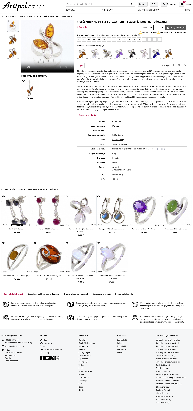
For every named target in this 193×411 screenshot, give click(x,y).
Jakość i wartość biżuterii (166, 358)
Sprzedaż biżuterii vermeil (167, 346)
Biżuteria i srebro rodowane (167, 380)
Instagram (57, 358)
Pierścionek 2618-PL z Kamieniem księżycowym (80, 276)
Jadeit (81, 368)
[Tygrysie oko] (168, 53)
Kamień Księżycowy (87, 343)
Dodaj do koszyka (176, 27)
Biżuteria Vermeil (163, 390)
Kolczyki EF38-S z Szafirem (17, 229)
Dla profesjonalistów (148, 10)
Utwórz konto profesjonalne (168, 340)
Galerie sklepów (162, 368)
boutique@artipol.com (14, 346)
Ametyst (82, 349)
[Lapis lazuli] (156, 53)
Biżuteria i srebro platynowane (169, 384)
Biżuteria (70, 10)
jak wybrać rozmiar (131, 35)
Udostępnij (173, 65)
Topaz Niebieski (85, 371)
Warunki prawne (47, 343)
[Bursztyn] (82, 53)
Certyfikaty (44, 352)
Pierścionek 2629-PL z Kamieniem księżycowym (112, 276)
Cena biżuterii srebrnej (165, 355)
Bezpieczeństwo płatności (51, 349)
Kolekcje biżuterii (163, 365)
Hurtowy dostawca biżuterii (167, 352)
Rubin (81, 387)
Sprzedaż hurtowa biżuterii (167, 343)
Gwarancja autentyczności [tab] (76, 294)
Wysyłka (43, 340)
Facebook (42, 358)
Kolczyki (120, 343)
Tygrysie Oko (84, 362)
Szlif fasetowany (162, 402)
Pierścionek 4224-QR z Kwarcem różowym (81, 230)
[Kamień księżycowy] (94, 53)
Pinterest (185, 65)
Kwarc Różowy (85, 355)
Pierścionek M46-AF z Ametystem (144, 229)
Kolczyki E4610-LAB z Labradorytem (112, 229)
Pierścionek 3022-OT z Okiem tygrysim (17, 275)
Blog (187, 10)
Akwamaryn (84, 377)
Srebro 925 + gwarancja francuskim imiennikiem (132, 149)
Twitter (47, 358)
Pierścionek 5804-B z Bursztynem (49, 275)
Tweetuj (179, 65)
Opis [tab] (81, 65)
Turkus (81, 365)
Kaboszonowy (118, 139)
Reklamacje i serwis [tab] (124, 294)
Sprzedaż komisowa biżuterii (168, 362)
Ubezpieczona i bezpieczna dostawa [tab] (43, 294)
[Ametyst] (119, 53)
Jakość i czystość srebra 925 (167, 374)
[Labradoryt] (107, 53)
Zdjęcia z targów (163, 387)
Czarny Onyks (84, 352)
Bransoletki (122, 340)
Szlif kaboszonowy (163, 399)
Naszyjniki (121, 346)
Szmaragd (83, 380)
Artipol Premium (163, 371)
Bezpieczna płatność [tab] (101, 294)
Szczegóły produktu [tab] (87, 115)
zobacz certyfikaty (95, 45)
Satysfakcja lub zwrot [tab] (13, 294)
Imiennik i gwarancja (164, 396)
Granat (81, 374)
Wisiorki (120, 352)
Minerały (106, 10)
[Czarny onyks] (131, 53)
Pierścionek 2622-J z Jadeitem (176, 229)
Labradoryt (83, 346)
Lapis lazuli (83, 358)
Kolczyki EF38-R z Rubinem (49, 229)
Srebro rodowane (119, 144)
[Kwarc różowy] (144, 53)
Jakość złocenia (162, 393)
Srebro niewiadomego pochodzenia (171, 377)
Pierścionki (121, 349)
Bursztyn (82, 340)
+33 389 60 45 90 (12, 340)
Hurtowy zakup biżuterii (166, 349)
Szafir (81, 384)
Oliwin (81, 390)
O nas (42, 346)
